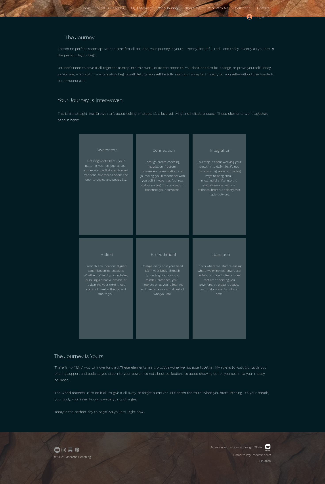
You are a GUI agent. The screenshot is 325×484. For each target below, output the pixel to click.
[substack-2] (70, 450)
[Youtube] (57, 450)
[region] (106, 184)
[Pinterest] (77, 450)
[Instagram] (64, 450)
